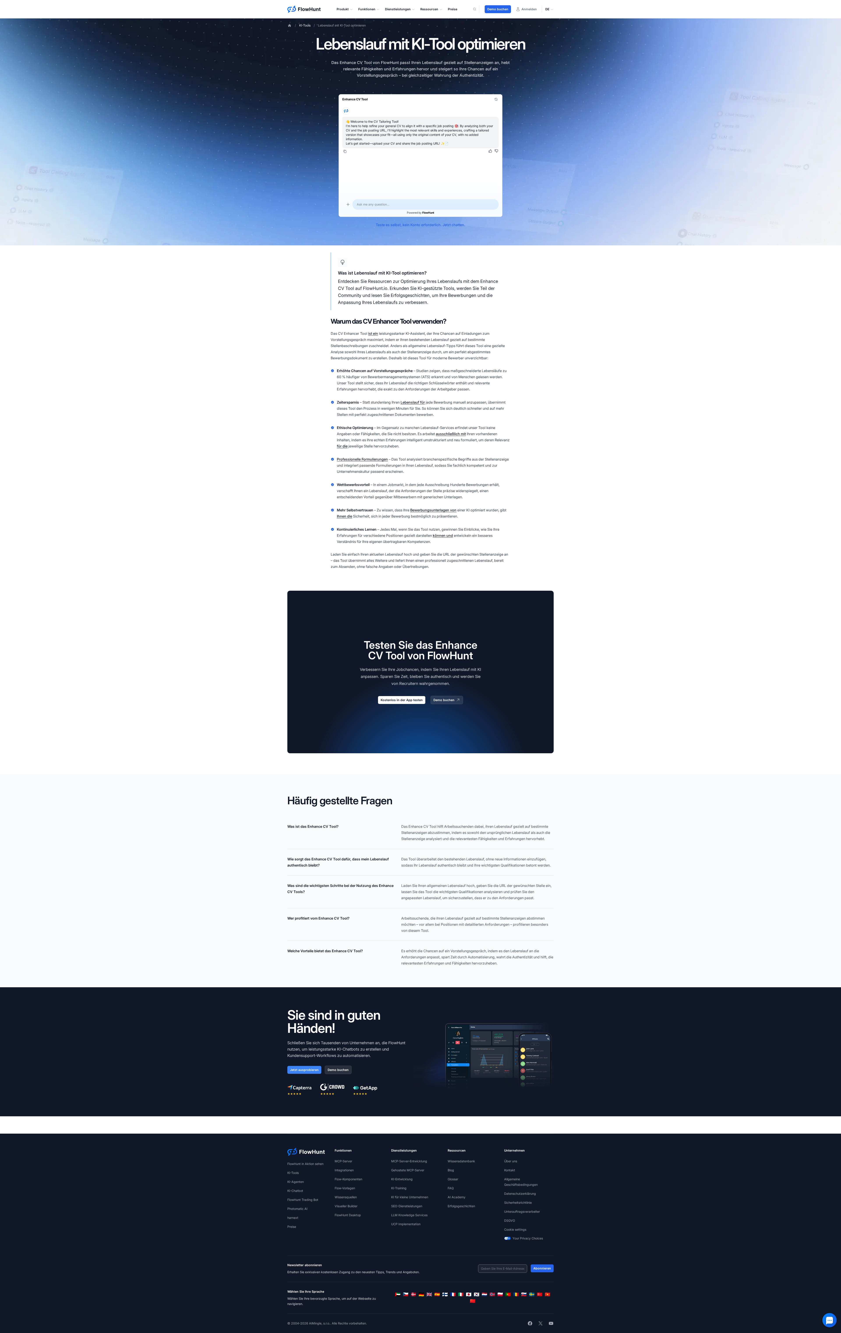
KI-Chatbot (295, 1191)
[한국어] (476, 1294)
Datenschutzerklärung (520, 1193)
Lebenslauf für (413, 402)
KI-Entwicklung (402, 1179)
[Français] (453, 1294)
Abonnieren (542, 1268)
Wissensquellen (346, 1197)
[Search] (477, 9)
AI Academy (456, 1197)
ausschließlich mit (451, 434)
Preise (452, 9)
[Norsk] (492, 1294)
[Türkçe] (539, 1294)
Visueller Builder (346, 1206)
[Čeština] (405, 1294)
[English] (429, 1294)
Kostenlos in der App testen (402, 700)
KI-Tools (305, 25)
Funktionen (366, 9)
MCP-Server (343, 1161)
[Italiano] (460, 1294)
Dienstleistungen (398, 9)
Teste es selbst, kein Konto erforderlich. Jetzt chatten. (420, 225)
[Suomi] (445, 1294)
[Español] (437, 1294)
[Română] (516, 1294)
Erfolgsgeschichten (461, 1206)
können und (443, 535)
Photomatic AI (297, 1209)
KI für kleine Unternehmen (409, 1197)
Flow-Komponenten (348, 1179)
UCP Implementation (405, 1224)
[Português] (508, 1294)
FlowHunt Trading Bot (302, 1200)
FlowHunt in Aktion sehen (305, 1164)
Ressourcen (429, 9)
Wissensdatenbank (461, 1161)
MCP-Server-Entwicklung (409, 1161)
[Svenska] (531, 1294)
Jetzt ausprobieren (304, 1070)
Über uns (510, 1161)
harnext (292, 1218)
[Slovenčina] (524, 1294)
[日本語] (468, 1294)
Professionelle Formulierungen (362, 459)
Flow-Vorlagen (345, 1188)
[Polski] (500, 1294)
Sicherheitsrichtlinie (518, 1202)
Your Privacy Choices (527, 1238)
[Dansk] (413, 1294)
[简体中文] (472, 1301)
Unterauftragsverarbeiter (522, 1211)
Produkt (343, 9)
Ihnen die (344, 516)
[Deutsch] (421, 1294)
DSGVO (509, 1220)
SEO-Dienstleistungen (406, 1206)
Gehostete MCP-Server (407, 1170)
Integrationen (344, 1170)
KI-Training (398, 1188)
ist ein (373, 333)
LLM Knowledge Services (409, 1215)
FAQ (451, 1188)
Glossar (453, 1179)
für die (342, 446)
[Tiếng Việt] (547, 1294)
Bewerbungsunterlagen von (433, 510)
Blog (451, 1170)
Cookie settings (515, 1229)
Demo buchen (497, 9)
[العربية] (397, 1294)
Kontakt (509, 1170)
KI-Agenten (295, 1182)
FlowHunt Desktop (348, 1215)
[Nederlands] (484, 1294)
